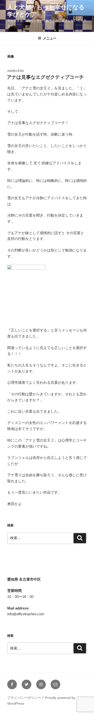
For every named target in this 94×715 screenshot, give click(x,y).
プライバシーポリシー (24, 698)
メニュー (49, 38)
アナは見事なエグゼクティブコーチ (45, 77)
